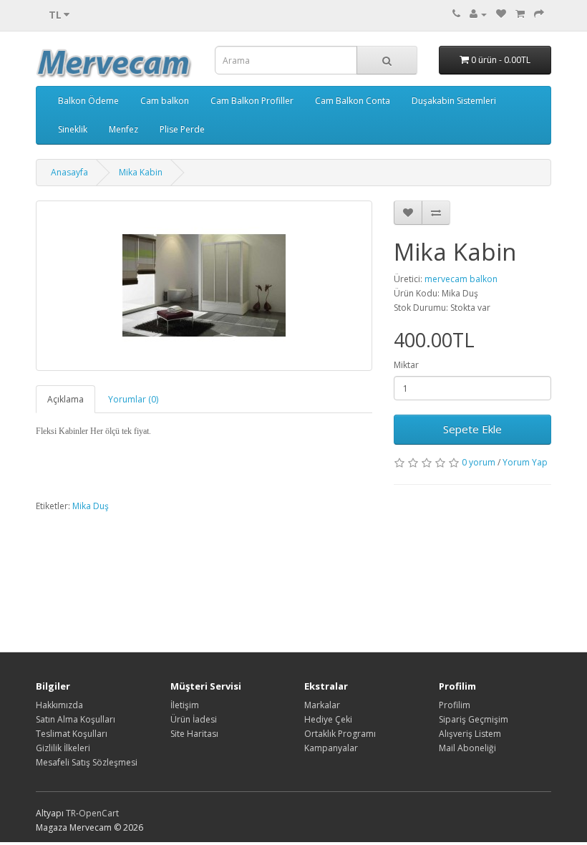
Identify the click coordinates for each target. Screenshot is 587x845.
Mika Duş (90, 506)
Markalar (322, 705)
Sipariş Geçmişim (473, 719)
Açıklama (65, 399)
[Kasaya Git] (539, 14)
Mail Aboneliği (467, 748)
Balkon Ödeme (88, 101)
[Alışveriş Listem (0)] (501, 14)
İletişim (184, 705)
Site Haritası (194, 734)
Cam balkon (164, 101)
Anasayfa (69, 172)
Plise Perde (182, 129)
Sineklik (72, 129)
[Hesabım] (478, 14)
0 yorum (478, 462)
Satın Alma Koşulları (75, 719)
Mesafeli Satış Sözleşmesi (86, 762)
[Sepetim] (520, 14)
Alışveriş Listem (470, 734)
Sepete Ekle (472, 429)
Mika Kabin (140, 172)
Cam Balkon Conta (352, 101)
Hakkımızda (59, 705)
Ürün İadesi (193, 719)
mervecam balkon (461, 279)
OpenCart (99, 813)
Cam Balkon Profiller (252, 101)
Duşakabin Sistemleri (454, 101)
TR (71, 813)
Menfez (123, 129)
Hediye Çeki (328, 719)
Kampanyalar (331, 748)
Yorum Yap (525, 462)
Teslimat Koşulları (71, 734)
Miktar (406, 365)
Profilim (454, 705)
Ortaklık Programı (340, 734)
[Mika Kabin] (204, 286)
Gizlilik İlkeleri (63, 748)
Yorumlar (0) (133, 399)
